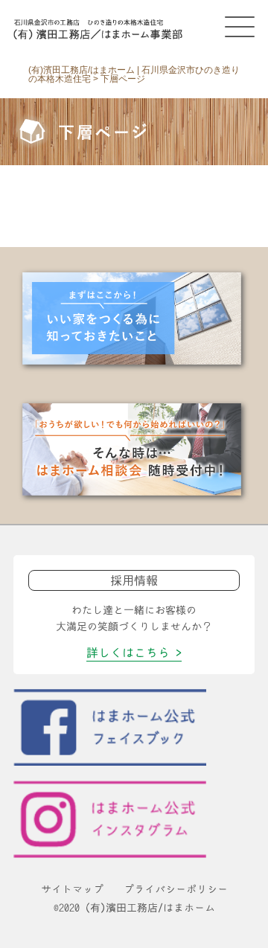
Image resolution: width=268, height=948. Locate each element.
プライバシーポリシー (176, 889)
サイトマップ (72, 889)
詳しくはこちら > (134, 653)
